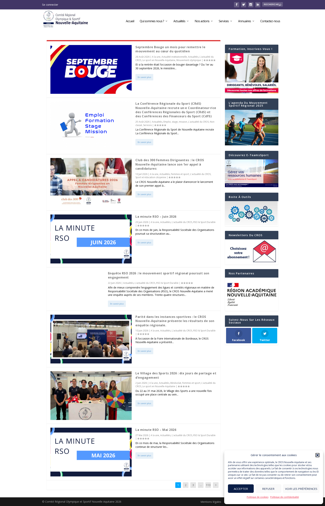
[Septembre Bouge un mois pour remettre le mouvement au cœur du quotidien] (91, 69)
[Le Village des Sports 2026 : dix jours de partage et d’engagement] (91, 395)
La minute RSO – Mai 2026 (155, 430)
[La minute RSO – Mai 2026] (91, 452)
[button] (317, 455)
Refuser (268, 489)
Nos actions (202, 21)
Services (224, 21)
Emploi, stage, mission (175, 121)
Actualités (179, 21)
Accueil (130, 21)
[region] (251, 294)
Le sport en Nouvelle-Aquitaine (158, 60)
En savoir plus (144, 77)
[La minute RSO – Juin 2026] (91, 238)
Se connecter (50, 4)
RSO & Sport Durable (204, 222)
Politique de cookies (257, 497)
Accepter (241, 489)
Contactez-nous (270, 21)
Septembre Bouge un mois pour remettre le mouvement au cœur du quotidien (170, 49)
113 (208, 485)
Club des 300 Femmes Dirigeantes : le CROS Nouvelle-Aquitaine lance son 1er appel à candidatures (169, 164)
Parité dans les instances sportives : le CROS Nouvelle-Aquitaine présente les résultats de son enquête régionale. (174, 321)
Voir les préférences (301, 489)
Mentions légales (210, 502)
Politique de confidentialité (284, 497)
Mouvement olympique (188, 60)
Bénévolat (175, 383)
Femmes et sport (180, 174)
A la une (156, 56)
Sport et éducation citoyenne (150, 177)
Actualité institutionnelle (174, 56)
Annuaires (244, 21)
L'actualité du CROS (198, 121)
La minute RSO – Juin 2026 (155, 216)
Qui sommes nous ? (152, 21)
